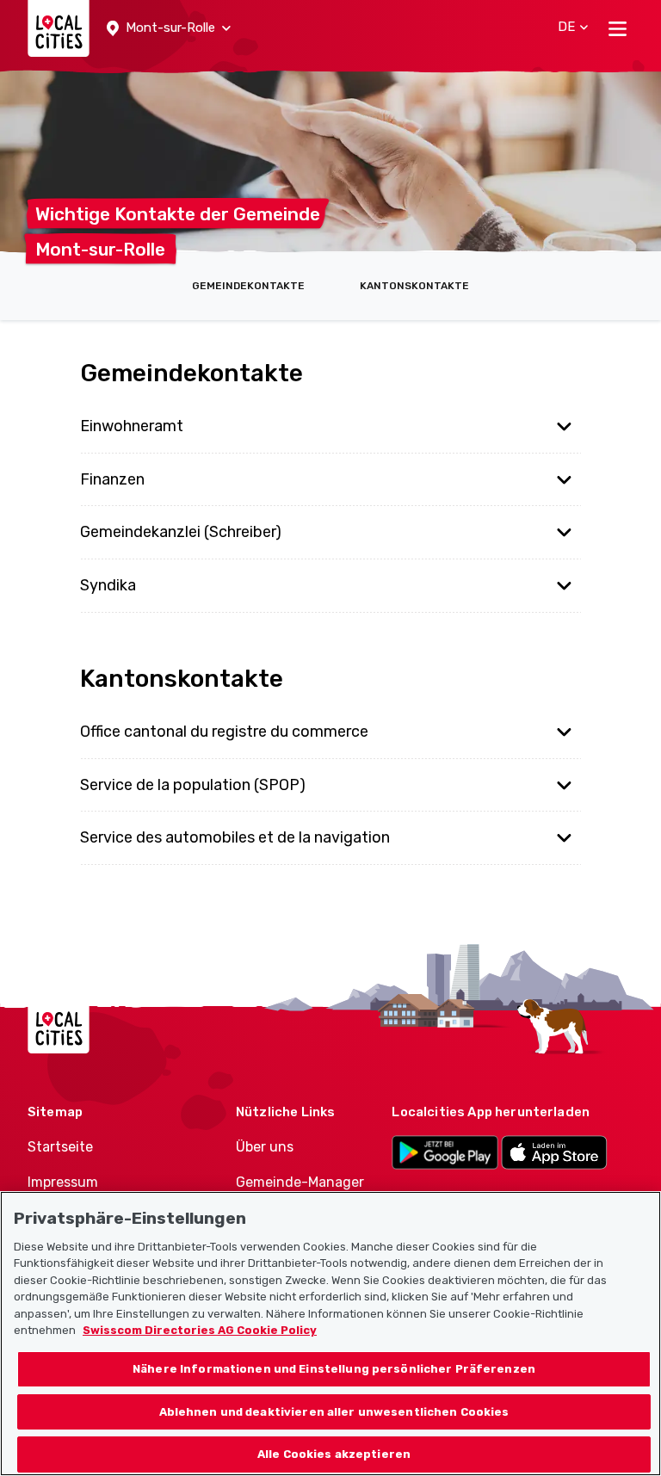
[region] (330, 1333)
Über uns (264, 1147)
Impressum (63, 1182)
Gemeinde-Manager (300, 1182)
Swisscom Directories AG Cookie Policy (200, 1330)
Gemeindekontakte (248, 286)
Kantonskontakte (414, 286)
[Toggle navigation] (617, 28)
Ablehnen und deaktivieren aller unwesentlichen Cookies (334, 1411)
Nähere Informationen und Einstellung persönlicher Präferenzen (334, 1368)
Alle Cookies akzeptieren (334, 1454)
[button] (169, 28)
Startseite (60, 1147)
